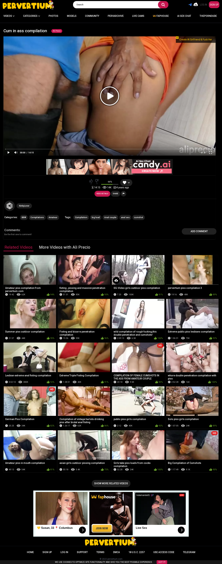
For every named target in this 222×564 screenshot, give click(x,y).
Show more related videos (111, 483)
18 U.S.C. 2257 (137, 552)
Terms (100, 552)
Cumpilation (81, 217)
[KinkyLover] (9, 206)
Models (71, 16)
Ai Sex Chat (184, 16)
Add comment (199, 231)
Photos (53, 16)
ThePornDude (208, 16)
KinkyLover (24, 206)
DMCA (116, 552)
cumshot (138, 217)
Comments (12, 230)
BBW (24, 217)
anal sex (125, 217)
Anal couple (110, 217)
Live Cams (138, 16)
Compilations (37, 217)
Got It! (161, 562)
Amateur (53, 217)
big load (96, 217)
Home (30, 552)
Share (115, 194)
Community (92, 16)
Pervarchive (116, 16)
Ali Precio (57, 31)
